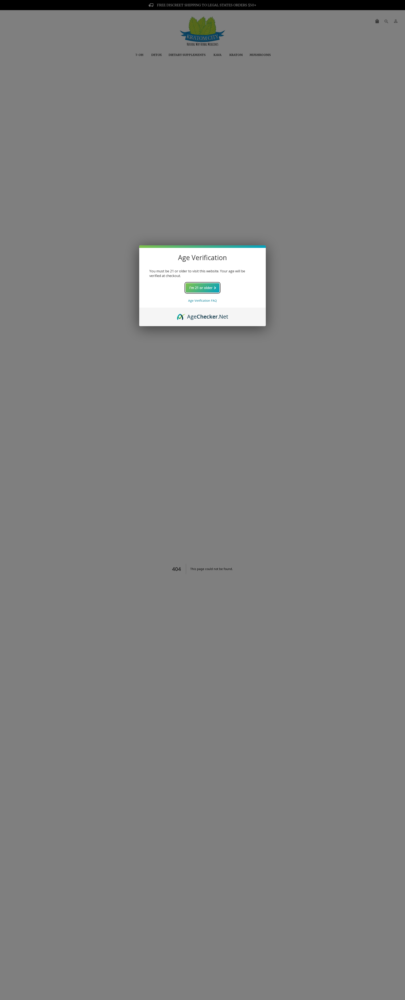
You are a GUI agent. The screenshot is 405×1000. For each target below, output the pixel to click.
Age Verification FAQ (202, 301)
